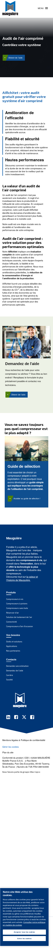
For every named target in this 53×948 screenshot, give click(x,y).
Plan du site (7, 752)
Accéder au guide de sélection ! (27, 498)
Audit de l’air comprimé (22, 38)
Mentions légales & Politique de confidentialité (23, 740)
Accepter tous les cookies (24, 932)
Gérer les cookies (10, 747)
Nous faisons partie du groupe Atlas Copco (21, 772)
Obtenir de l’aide (15, 57)
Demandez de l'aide (22, 364)
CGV (26, 757)
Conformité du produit (12, 757)
